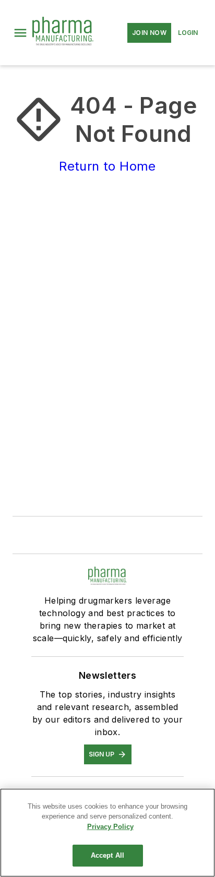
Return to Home (107, 166)
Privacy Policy (110, 827)
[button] (20, 33)
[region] (107, 832)
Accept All (107, 855)
